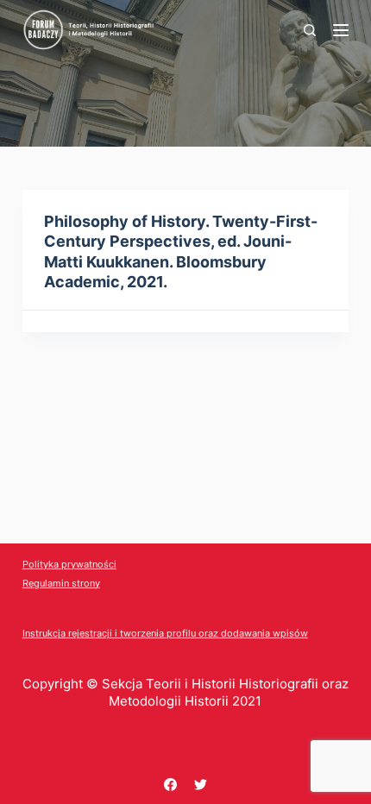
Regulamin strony (61, 583)
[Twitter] (200, 784)
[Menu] (341, 30)
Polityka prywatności (69, 564)
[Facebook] (170, 784)
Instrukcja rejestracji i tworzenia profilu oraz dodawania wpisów (165, 633)
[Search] (310, 30)
